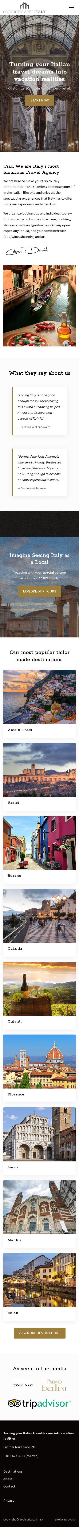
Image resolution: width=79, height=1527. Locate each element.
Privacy (8, 1500)
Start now (39, 100)
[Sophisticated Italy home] (24, 7)
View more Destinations (39, 1333)
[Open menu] (71, 7)
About (8, 1478)
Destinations (13, 1471)
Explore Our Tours (39, 591)
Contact (9, 1486)
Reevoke (70, 1519)
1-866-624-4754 (14, 1456)
